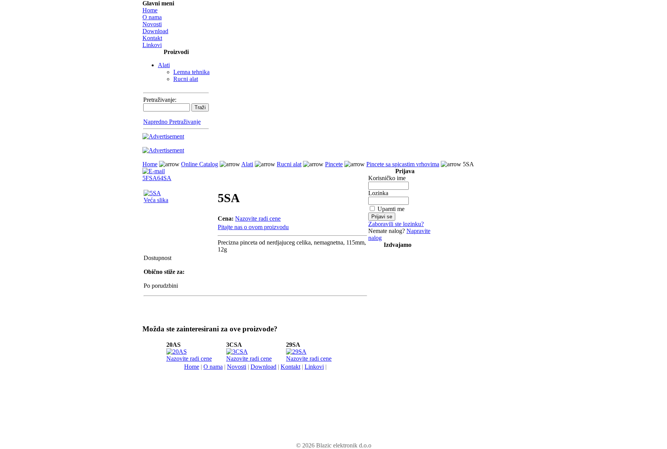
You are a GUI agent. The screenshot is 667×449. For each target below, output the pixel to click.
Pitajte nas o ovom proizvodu (253, 227)
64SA (164, 178)
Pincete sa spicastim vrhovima (402, 164)
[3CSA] (237, 351)
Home (149, 10)
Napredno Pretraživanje (172, 121)
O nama (152, 17)
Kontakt (152, 38)
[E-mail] (153, 169)
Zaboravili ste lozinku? (396, 224)
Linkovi (152, 45)
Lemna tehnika (191, 72)
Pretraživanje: (159, 99)
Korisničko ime (387, 178)
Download (155, 31)
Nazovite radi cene (258, 218)
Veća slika (156, 200)
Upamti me (391, 209)
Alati (164, 65)
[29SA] (296, 351)
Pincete (334, 164)
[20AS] (176, 351)
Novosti (152, 24)
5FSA (149, 178)
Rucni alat (185, 79)
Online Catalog (199, 164)
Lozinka (378, 193)
